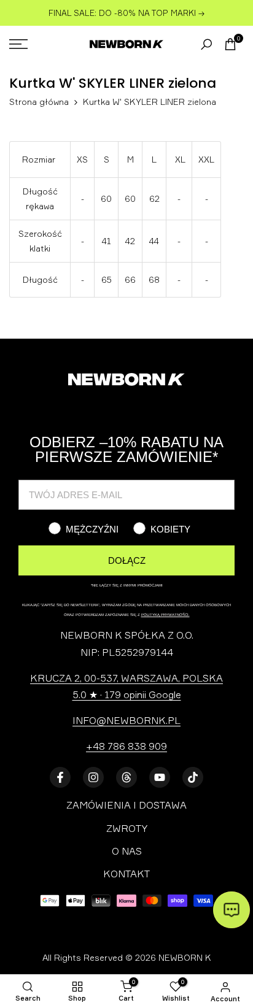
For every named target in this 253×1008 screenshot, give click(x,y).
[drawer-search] (206, 44)
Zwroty (126, 828)
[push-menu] (18, 44)
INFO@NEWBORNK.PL (126, 720)
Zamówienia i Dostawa (126, 805)
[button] (231, 909)
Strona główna (39, 101)
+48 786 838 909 (126, 746)
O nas (127, 851)
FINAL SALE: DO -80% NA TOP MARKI (123, 13)
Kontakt (126, 874)
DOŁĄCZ (127, 560)
